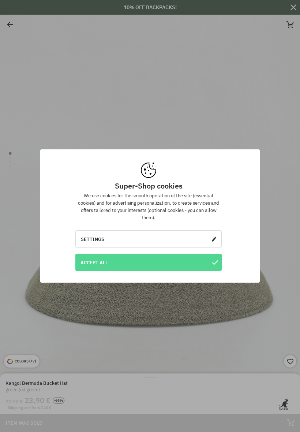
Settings (92, 239)
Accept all (94, 262)
